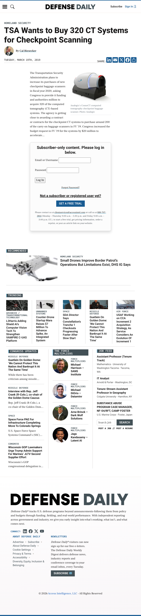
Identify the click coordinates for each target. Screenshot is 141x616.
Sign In (129, 6)
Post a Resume (124, 428)
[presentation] (60, 365)
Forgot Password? (70, 187)
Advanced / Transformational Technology (17, 315)
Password (40, 170)
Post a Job (104, 428)
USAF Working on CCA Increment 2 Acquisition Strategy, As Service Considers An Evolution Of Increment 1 (125, 328)
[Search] (12, 6)
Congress (13, 444)
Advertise (18, 542)
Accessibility (20, 557)
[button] (5, 6)
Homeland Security (17, 23)
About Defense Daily (24, 545)
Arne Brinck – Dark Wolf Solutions (79, 415)
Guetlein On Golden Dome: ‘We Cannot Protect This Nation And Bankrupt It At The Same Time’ (98, 328)
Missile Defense (94, 312)
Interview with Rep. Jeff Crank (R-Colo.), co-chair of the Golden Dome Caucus (25, 394)
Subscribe (116, 6)
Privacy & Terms (22, 553)
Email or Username (46, 160)
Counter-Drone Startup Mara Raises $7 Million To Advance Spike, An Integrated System (45, 328)
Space (66, 311)
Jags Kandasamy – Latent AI (79, 437)
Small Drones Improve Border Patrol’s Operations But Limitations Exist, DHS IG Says (95, 262)
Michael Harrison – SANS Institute (77, 369)
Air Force (122, 311)
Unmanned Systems (41, 312)
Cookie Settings (22, 549)
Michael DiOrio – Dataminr (76, 393)
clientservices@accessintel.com (70, 212)
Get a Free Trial (70, 203)
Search (124, 422)
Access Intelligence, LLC (62, 593)
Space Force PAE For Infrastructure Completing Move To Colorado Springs (24, 423)
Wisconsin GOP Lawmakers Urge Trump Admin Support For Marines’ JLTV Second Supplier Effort (25, 452)
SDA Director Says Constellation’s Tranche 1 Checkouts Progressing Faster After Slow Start (72, 326)
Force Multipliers (78, 360)
